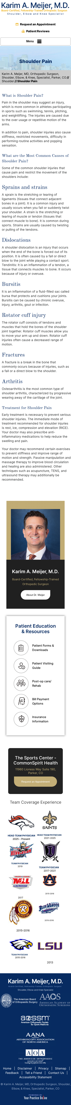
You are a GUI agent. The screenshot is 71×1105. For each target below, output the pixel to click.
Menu (30, 41)
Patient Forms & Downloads (43, 648)
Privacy (43, 1068)
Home (7, 1068)
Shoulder (8, 81)
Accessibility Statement (35, 1077)
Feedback (12, 1073)
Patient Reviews (38, 31)
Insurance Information (40, 719)
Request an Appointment (38, 24)
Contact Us (56, 1073)
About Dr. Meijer (35, 594)
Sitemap (60, 1068)
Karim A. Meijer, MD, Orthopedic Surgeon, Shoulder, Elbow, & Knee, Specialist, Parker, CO (34, 75)
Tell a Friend (33, 1073)
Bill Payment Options (40, 701)
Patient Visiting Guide (42, 666)
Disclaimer (25, 1068)
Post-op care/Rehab (41, 683)
